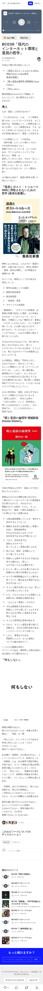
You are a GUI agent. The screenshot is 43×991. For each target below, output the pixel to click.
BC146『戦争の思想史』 (21, 874)
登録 (30, 3)
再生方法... (24, 38)
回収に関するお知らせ (27, 972)
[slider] (18, 30)
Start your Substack (16, 980)
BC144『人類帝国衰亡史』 (22, 928)
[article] (21, 877)
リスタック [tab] (16, 842)
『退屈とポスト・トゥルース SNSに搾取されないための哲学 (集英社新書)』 (22, 74)
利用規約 (34, 971)
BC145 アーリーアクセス (21, 910)
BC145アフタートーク (20, 883)
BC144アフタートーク (20, 919)
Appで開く (11, 38)
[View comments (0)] (16, 987)
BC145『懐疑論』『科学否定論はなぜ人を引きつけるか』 (25, 902)
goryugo (20, 877)
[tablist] (11, 842)
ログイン (37, 3)
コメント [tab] (6, 842)
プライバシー (25, 971)
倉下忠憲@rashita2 (8, 58)
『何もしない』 (13, 88)
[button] (6, 22)
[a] (6, 877)
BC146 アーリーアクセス (21, 892)
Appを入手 (33, 980)
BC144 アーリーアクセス (21, 938)
